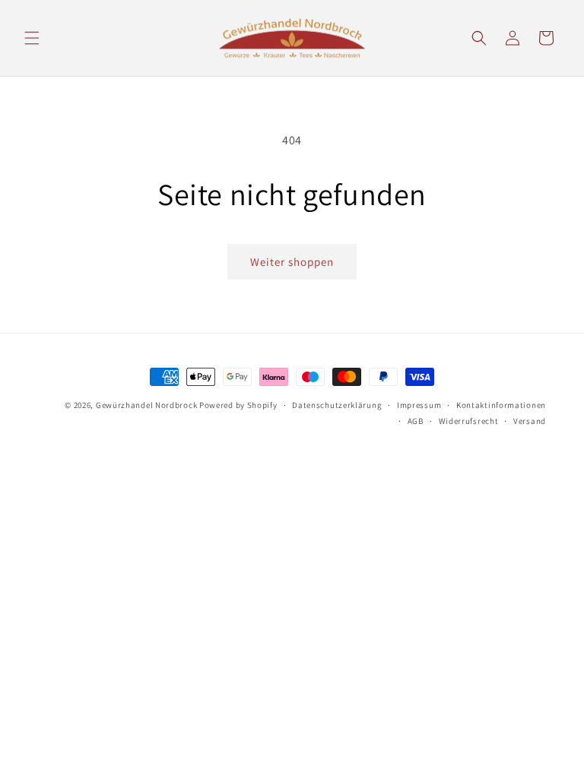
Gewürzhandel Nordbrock (146, 405)
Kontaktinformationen (501, 405)
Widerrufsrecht (469, 421)
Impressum (419, 405)
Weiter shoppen (292, 262)
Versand (529, 421)
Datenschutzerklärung (337, 405)
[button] (32, 38)
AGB (416, 421)
